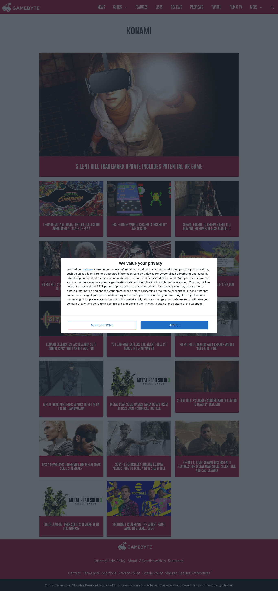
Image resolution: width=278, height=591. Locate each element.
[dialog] (139, 295)
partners (88, 269)
